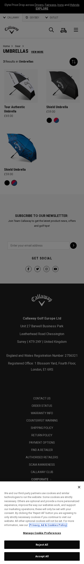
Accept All (42, 556)
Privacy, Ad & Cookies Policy (48, 525)
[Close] (79, 487)
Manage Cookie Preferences (42, 533)
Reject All (42, 544)
